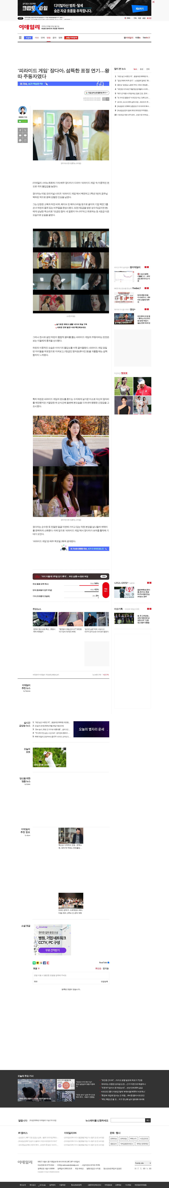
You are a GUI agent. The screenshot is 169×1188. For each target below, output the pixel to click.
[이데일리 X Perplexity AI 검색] (63, 84)
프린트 (25, 135)
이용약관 (62, 1185)
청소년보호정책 (76, 1185)
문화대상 (113, 1139)
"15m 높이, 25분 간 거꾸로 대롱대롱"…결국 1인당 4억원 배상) (55, 729)
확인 (147, 1120)
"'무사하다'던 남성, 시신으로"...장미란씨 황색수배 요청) (53, 733)
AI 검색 (28, 38)
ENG (128, 18)
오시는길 (42, 1185)
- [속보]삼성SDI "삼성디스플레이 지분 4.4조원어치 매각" (37, 1141)
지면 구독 (106, 675)
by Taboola (26, 691)
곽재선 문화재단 (142, 1144)
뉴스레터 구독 (97, 675)
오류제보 (118, 1185)
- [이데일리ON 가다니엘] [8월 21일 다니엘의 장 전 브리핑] (83, 1141)
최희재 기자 (23, 117)
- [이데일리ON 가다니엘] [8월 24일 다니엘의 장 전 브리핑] (83, 1138)
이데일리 (41, 27)
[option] (64, 18)
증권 (141, 69)
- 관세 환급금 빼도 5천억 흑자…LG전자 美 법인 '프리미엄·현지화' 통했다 (39, 1145)
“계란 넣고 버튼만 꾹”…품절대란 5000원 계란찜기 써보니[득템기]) (57, 722)
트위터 (25, 130)
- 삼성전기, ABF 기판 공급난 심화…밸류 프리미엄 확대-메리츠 (39, 1138)
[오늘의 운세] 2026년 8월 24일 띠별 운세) (48, 726)
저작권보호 (108, 1185)
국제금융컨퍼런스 (126, 1144)
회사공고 (33, 1185)
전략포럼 (123, 1139)
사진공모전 (144, 1139)
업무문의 (52, 1185)
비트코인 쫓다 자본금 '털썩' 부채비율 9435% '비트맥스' (122, 1092)
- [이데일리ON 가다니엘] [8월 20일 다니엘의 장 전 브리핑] (83, 1145)
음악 (54, 38)
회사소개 (23, 1185)
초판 (143, 18)
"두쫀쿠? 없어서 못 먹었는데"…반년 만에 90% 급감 (121, 1088)
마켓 (138, 38)
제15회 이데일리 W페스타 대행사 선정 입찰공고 (47, 1120)
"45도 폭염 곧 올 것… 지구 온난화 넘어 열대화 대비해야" (123, 1099)
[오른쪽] (64, 749)
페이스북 (20, 130)
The (146, 38)
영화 (60, 38)
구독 (134, 18)
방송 (48, 38)
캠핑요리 (113, 1144)
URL (25, 140)
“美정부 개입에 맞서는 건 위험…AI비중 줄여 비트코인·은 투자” (125, 1095)
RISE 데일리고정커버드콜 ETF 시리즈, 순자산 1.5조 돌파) (54, 737)
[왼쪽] (62, 749)
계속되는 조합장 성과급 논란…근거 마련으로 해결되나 (122, 1084)
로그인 (149, 18)
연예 (43, 38)
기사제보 (128, 1185)
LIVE (20, 18)
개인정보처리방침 (140, 1185)
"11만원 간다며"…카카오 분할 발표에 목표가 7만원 (120, 1080)
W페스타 (133, 1139)
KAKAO (20, 140)
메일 (20, 135)
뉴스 (135, 69)
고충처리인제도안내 (94, 1185)
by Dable (27, 784)
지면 (139, 18)
